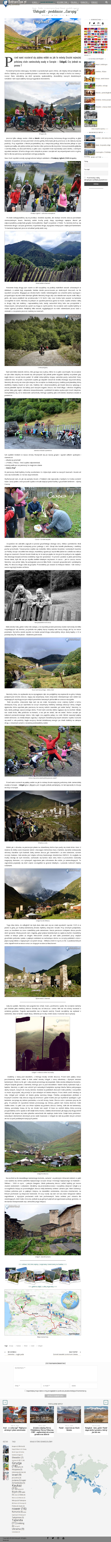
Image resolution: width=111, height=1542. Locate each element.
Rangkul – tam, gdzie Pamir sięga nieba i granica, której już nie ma (47, 1430)
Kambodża (19, 1483)
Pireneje (23, 1503)
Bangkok (15, 1446)
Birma (22, 1446)
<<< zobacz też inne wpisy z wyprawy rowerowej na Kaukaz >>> (43, 1264)
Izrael (16, 1474)
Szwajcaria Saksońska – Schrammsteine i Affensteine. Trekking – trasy (74, 1430)
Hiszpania (17, 1469)
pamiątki (84, 2)
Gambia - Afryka (101, 71)
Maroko (22, 1497)
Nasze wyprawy (47, 2)
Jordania (16, 1480)
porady (94, 2)
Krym (16, 1491)
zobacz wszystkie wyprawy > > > (99, 128)
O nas (34, 2)
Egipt (20, 1455)
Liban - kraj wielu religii (103, 145)
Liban (16, 1495)
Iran (23, 1472)
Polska (74, 2)
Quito (22, 1506)
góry (20, 1467)
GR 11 (21, 1460)
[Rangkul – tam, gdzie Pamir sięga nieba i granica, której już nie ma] (47, 1414)
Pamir (16, 1503)
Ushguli (40, 1346)
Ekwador (17, 1457)
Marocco (15, 1497)
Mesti (25, 1346)
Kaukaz (18, 1346)
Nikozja (15, 1500)
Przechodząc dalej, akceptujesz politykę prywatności (95, 179)
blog (14, 1449)
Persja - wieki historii (102, 78)
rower (32, 1346)
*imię (86, 161)
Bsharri (19, 1449)
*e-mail (86, 169)
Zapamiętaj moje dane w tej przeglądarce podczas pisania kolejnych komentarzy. (56, 1391)
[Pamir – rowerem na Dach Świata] (20, 1414)
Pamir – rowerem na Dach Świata (19, 1429)
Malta (22, 1495)
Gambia (15, 1460)
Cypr (18, 1452)
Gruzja (11, 1346)
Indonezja (16, 1472)
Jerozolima (16, 1478)
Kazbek (20, 1489)
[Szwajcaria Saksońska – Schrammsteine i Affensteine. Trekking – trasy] (74, 1414)
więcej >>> (87, 55)
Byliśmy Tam (62, 2)
